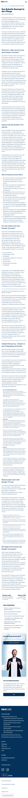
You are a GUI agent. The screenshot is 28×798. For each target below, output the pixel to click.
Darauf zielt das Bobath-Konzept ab (12, 611)
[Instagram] (3, 770)
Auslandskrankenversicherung (10, 735)
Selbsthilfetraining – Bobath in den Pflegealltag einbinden (12, 622)
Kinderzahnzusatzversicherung (13, 718)
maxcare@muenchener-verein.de (8, 759)
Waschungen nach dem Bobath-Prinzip (13, 625)
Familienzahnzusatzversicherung (13, 720)
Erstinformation (5, 765)
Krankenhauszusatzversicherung (11, 737)
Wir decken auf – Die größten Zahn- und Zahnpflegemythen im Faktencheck (7, 597)
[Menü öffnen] (26, 2)
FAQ (2, 750)
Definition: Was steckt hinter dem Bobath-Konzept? (12, 608)
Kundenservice (6, 748)
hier (14, 694)
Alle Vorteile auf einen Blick (10, 614)
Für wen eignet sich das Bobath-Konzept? (14, 616)
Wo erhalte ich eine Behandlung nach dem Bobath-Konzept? (14, 618)
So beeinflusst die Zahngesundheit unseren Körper (21, 597)
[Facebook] (8, 770)
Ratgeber (4, 744)
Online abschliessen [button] (14, 642)
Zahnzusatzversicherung (9, 716)
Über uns (4, 746)
